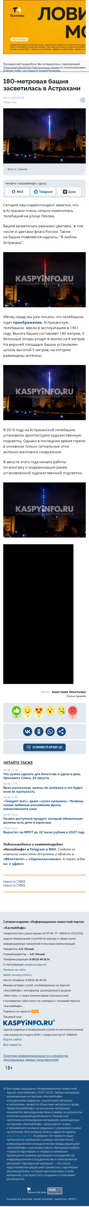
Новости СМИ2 (14, 881)
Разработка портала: (42, 1199)
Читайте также (18, 763)
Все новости (12, 1045)
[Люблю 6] (38, 710)
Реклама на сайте (14, 969)
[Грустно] (61, 710)
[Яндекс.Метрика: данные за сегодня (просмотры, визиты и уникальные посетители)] (36, 1190)
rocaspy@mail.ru (21, 974)
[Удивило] (50, 710)
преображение (27, 322)
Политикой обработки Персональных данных (31, 67)
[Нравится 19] (16, 710)
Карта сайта (12, 1039)
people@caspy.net (35, 964)
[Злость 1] (72, 710)
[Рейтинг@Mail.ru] (54, 1190)
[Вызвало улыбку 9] (27, 710)
